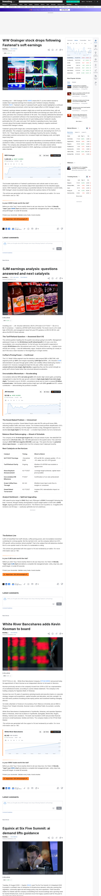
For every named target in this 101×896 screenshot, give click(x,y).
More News (78, 98)
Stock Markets (30, 6)
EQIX (29, 862)
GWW (29, 78)
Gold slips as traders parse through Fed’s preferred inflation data (81, 78)
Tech (62, 6)
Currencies (70, 17)
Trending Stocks (72, 154)
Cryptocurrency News (73, 6)
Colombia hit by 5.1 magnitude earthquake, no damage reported (80, 63)
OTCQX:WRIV (45, 658)
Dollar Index (70, 50)
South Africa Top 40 (72, 34)
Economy (46, 6)
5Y (19, 141)
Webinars (70, 140)
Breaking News (82, 6)
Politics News (52, 6)
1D (5, 141)
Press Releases (90, 6)
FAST (11, 82)
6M (14, 141)
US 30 (68, 40)
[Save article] (53, 27)
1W (8, 141)
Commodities (23, 6)
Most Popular (12, 6)
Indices (76, 17)
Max (22, 141)
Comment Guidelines (7, 229)
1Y (16, 141)
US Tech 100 (70, 45)
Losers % (84, 109)
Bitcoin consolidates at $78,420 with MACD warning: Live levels (81, 71)
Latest (5, 6)
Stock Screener (61, 4)
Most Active (70, 109)
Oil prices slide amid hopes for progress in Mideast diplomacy (80, 92)
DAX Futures (70, 47)
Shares (89, 17)
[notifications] (94, 1)
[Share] (49, 27)
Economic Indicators (38, 6)
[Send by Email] (32, 206)
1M (11, 141)
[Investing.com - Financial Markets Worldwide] (9, 1)
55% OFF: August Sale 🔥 (73, 1)
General (65, 6)
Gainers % (77, 109)
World (58, 6)
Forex (17, 6)
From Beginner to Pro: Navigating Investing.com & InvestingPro (79, 145)
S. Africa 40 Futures (72, 37)
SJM (59, 338)
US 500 (69, 42)
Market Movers (72, 105)
